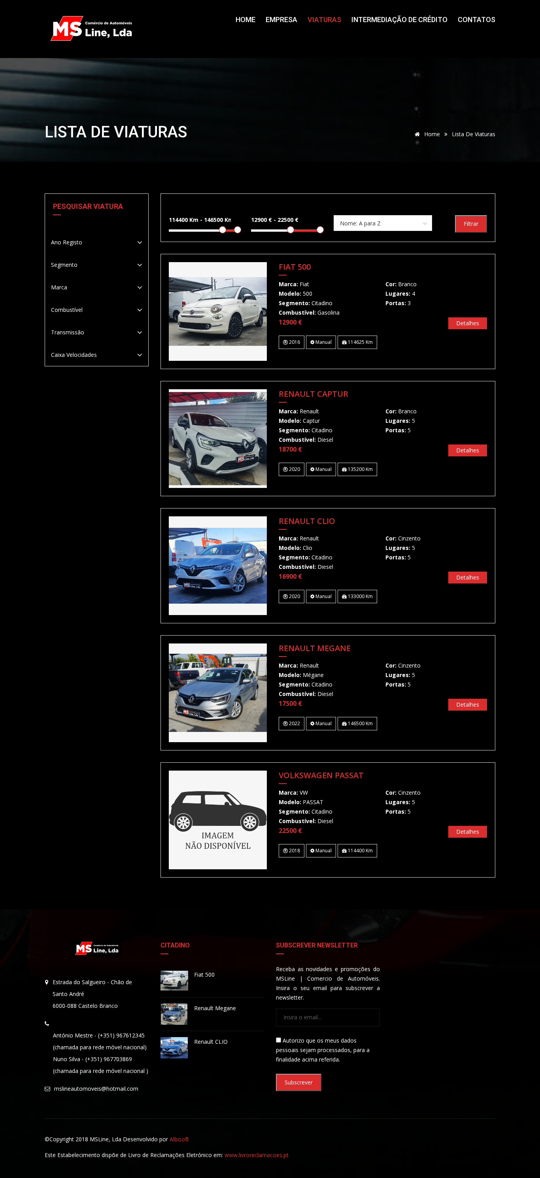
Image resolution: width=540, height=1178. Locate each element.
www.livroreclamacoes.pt (257, 1155)
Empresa (281, 19)
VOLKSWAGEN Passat (321, 775)
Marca (59, 287)
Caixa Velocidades (74, 354)
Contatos (476, 19)
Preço (260, 206)
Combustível (67, 309)
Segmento (64, 264)
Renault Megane (315, 648)
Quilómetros (189, 206)
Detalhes (467, 323)
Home (245, 19)
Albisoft (179, 1139)
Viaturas (324, 19)
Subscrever (299, 1082)
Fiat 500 (295, 267)
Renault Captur (313, 394)
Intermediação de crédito (399, 19)
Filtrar (471, 223)
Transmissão (67, 332)
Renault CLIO (307, 521)
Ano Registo (66, 242)
